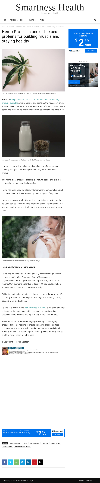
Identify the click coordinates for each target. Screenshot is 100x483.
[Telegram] (22, 462)
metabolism (34, 443)
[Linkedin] (28, 462)
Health (31, 20)
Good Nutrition (15, 443)
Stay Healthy (7, 446)
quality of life (55, 443)
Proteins (45, 443)
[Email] (40, 462)
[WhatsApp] (16, 462)
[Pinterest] (34, 462)
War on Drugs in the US (35, 307)
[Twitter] (10, 462)
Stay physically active (22, 446)
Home (5, 20)
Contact (89, 480)
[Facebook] (4, 462)
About (81, 480)
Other (41, 20)
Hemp (25, 443)
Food (22, 20)
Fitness (13, 20)
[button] (95, 20)
